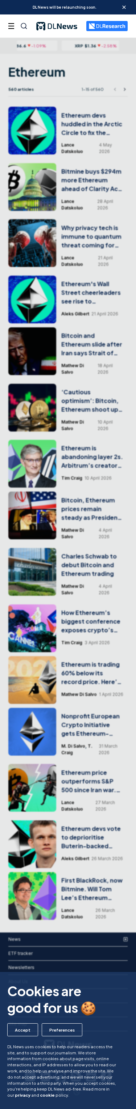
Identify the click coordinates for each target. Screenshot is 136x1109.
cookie (47, 1094)
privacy (22, 1094)
